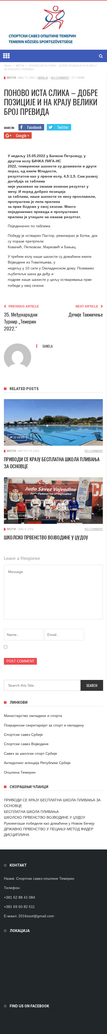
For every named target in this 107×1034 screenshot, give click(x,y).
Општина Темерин (20, 772)
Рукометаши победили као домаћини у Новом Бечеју (49, 823)
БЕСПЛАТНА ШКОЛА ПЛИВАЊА (31, 812)
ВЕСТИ (11, 77)
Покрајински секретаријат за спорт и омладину (44, 725)
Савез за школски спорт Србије (30, 753)
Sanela (43, 77)
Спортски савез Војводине (26, 744)
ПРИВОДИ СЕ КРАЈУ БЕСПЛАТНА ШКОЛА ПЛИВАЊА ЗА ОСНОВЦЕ (51, 462)
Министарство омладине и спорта (33, 716)
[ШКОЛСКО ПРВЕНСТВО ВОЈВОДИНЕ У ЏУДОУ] (53, 500)
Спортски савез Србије (23, 734)
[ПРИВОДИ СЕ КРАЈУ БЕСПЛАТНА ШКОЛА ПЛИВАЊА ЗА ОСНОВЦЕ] (53, 422)
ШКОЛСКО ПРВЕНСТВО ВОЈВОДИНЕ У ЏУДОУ (46, 537)
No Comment (60, 77)
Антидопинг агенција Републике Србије (37, 763)
